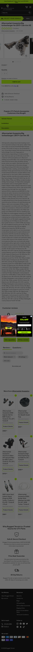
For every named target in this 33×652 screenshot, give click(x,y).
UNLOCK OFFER (24, 332)
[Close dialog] (31, 316)
